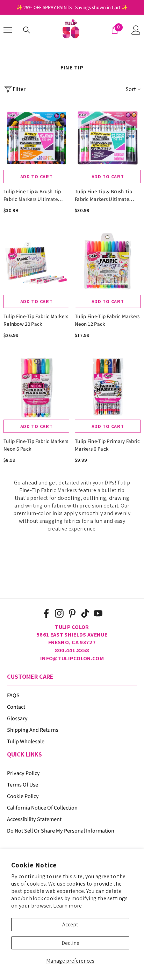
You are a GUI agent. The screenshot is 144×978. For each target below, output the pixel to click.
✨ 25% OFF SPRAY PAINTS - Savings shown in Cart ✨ (72, 7)
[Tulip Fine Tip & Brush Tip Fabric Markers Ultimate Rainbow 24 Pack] (36, 137)
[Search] (26, 30)
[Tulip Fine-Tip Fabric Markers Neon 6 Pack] (36, 387)
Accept (70, 924)
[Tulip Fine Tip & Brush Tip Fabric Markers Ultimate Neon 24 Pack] (108, 137)
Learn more (67, 905)
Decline (70, 943)
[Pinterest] (72, 613)
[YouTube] (98, 613)
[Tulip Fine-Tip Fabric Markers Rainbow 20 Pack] (36, 262)
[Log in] (136, 30)
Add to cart (36, 176)
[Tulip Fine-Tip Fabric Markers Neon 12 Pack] (108, 262)
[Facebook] (46, 613)
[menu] (7, 30)
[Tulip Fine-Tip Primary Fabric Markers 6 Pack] (108, 387)
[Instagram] (59, 613)
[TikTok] (85, 613)
